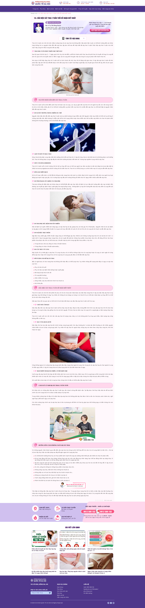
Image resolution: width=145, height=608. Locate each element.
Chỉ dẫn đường (88, 593)
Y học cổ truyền (83, 9)
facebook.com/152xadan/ (91, 589)
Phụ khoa (42, 9)
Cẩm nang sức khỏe (108, 9)
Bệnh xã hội (50, 9)
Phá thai (59, 593)
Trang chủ (36, 9)
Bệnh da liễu (58, 9)
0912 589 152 (89, 511)
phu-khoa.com (88, 591)
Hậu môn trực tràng (95, 9)
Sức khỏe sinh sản (62, 591)
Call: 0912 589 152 (89, 587)
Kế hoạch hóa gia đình (70, 9)
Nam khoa (60, 587)
